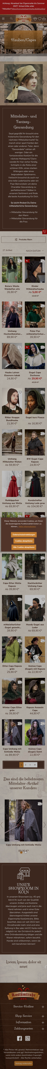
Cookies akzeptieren (24, 541)
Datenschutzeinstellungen (24, 534)
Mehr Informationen (27, 526)
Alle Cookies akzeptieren (23, 547)
